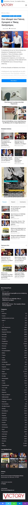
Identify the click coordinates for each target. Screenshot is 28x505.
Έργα (3, 429)
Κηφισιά (4, 366)
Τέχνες (3, 355)
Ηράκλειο (4, 373)
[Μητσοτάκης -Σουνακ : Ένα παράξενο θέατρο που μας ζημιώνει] (7, 152)
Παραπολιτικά (5, 385)
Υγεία (3, 357)
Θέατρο (4, 408)
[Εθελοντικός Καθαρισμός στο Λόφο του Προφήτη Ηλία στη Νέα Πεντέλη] (6, 230)
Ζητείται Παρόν (5, 369)
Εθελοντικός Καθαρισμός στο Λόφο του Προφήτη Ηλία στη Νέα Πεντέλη (18, 230)
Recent (13, 202)
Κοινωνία (4, 336)
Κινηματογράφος (6, 350)
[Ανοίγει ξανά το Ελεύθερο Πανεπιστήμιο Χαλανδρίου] (21, 152)
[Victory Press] (7, 5)
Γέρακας (4, 415)
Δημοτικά (4, 436)
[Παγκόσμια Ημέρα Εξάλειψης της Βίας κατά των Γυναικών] (6, 237)
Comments (23, 202)
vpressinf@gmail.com (9, 490)
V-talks (3, 383)
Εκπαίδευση (5, 410)
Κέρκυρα (4, 401)
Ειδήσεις (19, 16)
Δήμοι (3, 371)
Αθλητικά (4, 438)
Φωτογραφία (5, 378)
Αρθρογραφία (5, 397)
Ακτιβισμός (4, 362)
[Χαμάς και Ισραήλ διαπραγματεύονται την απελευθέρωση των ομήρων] (14, 460)
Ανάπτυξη (4, 420)
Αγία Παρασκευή (5, 16)
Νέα (15, 16)
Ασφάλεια (4, 417)
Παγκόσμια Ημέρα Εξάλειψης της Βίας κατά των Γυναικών (20, 274)
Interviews (4, 434)
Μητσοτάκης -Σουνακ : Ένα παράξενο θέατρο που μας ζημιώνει (7, 159)
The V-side (4, 387)
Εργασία (4, 348)
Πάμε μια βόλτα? (6, 394)
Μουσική (4, 413)
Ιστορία (4, 422)
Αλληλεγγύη (5, 427)
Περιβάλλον (5, 341)
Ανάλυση (4, 313)
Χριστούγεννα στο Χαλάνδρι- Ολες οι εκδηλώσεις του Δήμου (20, 142)
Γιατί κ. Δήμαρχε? (6, 364)
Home (4, 13)
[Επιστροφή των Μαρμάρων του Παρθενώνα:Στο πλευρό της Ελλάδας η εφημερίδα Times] (14, 465)
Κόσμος (4, 390)
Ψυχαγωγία (5, 431)
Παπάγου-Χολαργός (7, 399)
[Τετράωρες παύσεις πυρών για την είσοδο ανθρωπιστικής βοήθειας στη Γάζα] (23, 465)
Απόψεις (4, 339)
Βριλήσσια (4, 329)
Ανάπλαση (4, 424)
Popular (4, 202)
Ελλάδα (4, 376)
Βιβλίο (3, 380)
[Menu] (26, 5)
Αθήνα (7, 13)
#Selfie (3, 359)
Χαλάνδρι (4, 334)
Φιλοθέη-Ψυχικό (6, 406)
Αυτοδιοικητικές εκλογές (8, 318)
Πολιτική (4, 346)
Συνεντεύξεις (5, 403)
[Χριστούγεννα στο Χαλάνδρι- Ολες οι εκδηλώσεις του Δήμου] (21, 136)
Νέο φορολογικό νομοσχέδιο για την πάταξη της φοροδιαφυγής (18, 208)
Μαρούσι (4, 392)
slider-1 (3, 320)
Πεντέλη (4, 441)
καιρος (3, 315)
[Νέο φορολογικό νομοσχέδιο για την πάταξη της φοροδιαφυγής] (7, 136)
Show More (14, 80)
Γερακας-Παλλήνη (6, 332)
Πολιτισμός (4, 343)
